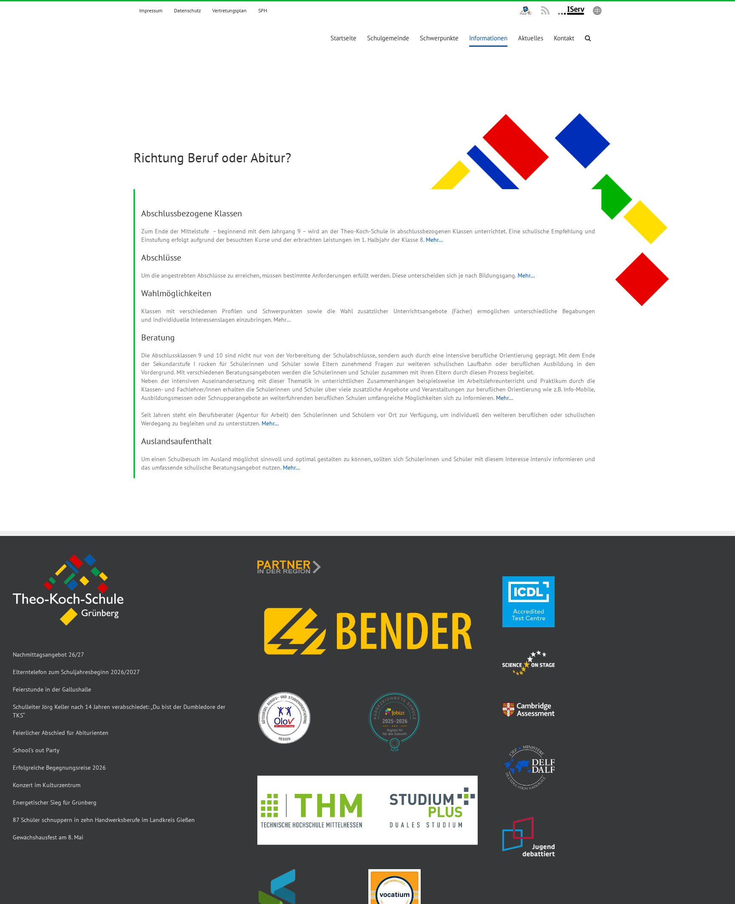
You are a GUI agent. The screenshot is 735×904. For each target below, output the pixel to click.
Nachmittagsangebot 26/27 (48, 654)
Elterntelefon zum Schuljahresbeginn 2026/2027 (76, 672)
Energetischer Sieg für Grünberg (55, 802)
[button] (588, 38)
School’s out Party (36, 750)
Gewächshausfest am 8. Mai (48, 837)
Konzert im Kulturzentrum (46, 785)
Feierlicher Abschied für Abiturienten (60, 733)
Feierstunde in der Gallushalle (52, 689)
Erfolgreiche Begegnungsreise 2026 (59, 767)
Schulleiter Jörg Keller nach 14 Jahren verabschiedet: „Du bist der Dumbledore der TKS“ (119, 711)
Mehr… (434, 240)
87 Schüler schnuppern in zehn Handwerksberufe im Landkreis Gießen (104, 820)
